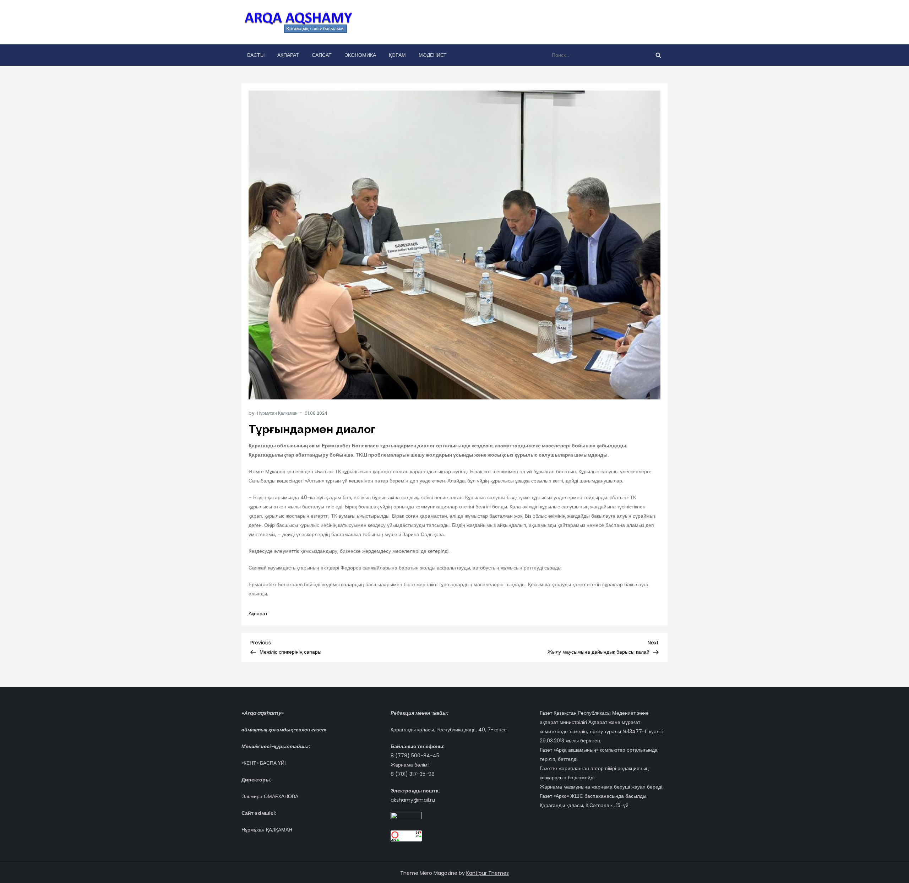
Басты (256, 55)
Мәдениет (433, 55)
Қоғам (397, 55)
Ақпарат (288, 55)
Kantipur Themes (487, 873)
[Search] (658, 55)
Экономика (360, 55)
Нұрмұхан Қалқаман (277, 413)
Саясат (322, 55)
